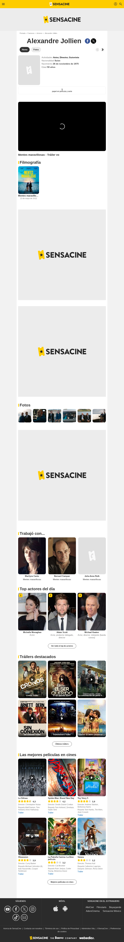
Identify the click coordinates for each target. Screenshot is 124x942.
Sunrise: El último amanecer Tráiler (92, 735)
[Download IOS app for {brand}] (57, 908)
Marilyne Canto (32, 576)
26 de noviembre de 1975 (66, 64)
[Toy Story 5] (92, 777)
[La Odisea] (32, 777)
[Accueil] (59, 4)
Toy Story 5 (83, 798)
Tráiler (21, 813)
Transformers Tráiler (62, 735)
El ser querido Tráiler (62, 695)
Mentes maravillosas (28, 195)
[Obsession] (32, 836)
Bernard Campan (62, 576)
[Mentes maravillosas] (28, 180)
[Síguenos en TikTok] (16, 917)
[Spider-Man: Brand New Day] (62, 777)
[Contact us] (25, 917)
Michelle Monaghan (32, 632)
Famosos (31, 33)
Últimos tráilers (62, 744)
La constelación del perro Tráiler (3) (92, 695)
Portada (22, 33)
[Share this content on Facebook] (87, 41)
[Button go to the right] (102, 50)
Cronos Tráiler (32, 695)
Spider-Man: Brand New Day (61, 798)
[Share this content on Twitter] (93, 41)
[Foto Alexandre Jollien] (24, 415)
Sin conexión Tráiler (32, 735)
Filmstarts (101, 907)
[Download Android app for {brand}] (66, 908)
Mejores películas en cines (62, 882)
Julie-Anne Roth (92, 576)
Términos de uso (52, 929)
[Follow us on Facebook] (16, 909)
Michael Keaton (92, 632)
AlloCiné (90, 907)
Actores (39, 33)
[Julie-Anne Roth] (92, 555)
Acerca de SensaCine (12, 929)
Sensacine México (112, 911)
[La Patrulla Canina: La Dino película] (62, 836)
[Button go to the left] (97, 50)
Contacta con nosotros (33, 929)
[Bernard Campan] (62, 555)
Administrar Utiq (88, 929)
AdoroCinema (93, 911)
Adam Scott (62, 632)
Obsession (23, 857)
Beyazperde (115, 907)
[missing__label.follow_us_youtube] (8, 909)
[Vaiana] (92, 836)
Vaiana (81, 857)
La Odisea (23, 798)
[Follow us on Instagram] (33, 909)
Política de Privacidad (70, 929)
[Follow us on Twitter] (25, 909)
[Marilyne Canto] (32, 555)
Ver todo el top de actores (62, 646)
